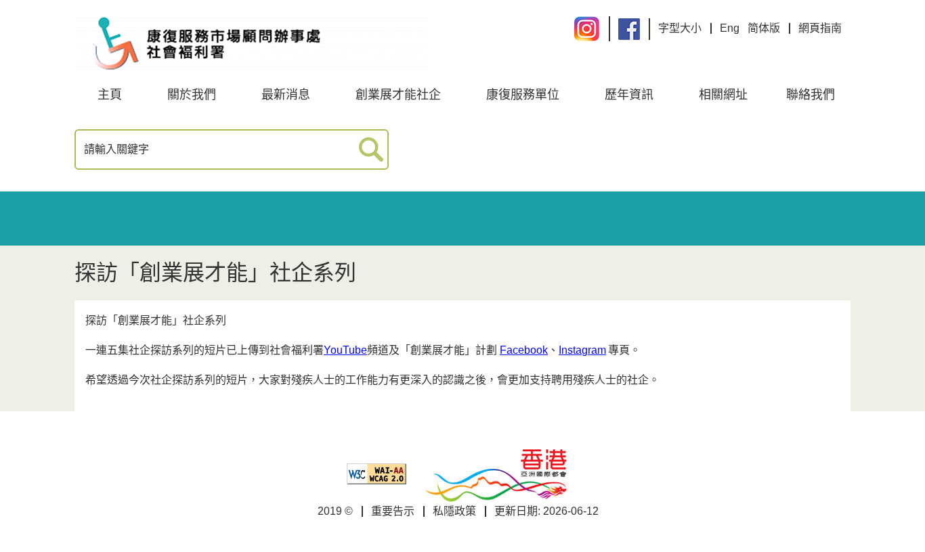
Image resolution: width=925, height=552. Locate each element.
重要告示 (392, 511)
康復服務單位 (522, 94)
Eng (729, 28)
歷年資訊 (629, 94)
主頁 (110, 94)
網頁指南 (820, 28)
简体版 (764, 28)
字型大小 (680, 28)
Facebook (524, 350)
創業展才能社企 (398, 94)
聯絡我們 (810, 94)
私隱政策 (454, 511)
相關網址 (723, 94)
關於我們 (191, 94)
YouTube (345, 350)
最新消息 (285, 94)
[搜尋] (371, 150)
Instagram (582, 350)
